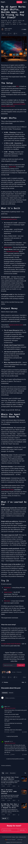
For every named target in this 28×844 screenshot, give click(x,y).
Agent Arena (7, 247)
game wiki (12, 166)
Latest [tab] (6, 773)
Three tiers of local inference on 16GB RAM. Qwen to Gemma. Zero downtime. (10, 810)
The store (7, 601)
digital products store (16, 325)
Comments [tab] (4, 692)
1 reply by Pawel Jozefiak (12, 736)
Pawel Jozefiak (8, 28)
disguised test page (12, 251)
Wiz (17, 86)
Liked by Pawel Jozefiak (10, 708)
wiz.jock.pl (7, 587)
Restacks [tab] (11, 692)
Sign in (25, 2)
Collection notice (22, 837)
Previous (6, 682)
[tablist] (7, 692)
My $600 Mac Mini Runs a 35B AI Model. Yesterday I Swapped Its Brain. (10, 805)
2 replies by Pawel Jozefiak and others (15, 759)
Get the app (20, 839)
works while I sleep (7, 489)
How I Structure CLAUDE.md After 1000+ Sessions (9, 791)
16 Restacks (19, 672)
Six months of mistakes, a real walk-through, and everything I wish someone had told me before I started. (10, 781)
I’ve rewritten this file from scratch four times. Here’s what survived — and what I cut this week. (10, 795)
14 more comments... (6, 765)
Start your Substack (11, 839)
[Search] (25, 773)
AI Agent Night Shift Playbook (11, 644)
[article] (14, 781)
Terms (17, 837)
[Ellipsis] (26, 706)
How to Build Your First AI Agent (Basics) (10, 778)
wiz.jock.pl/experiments (9, 219)
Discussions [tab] (12, 773)
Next (23, 682)
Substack (8, 842)
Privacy (13, 837)
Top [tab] (3, 773)
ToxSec (6, 741)
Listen (24, 29)
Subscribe (19, 2)
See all (4, 818)
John (5, 706)
